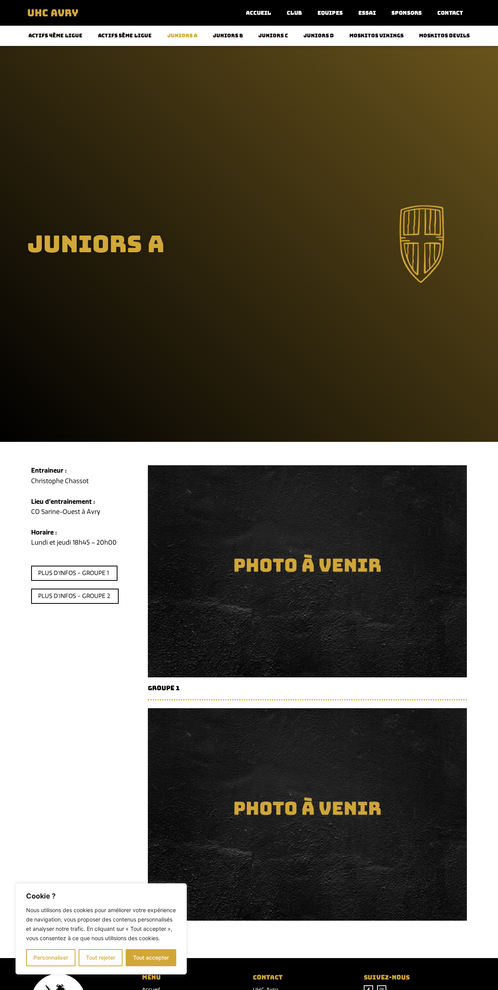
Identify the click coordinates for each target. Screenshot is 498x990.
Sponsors (406, 13)
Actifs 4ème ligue (55, 36)
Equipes (330, 13)
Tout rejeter (100, 957)
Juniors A (182, 36)
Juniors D (318, 36)
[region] (101, 928)
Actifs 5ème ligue (125, 36)
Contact (450, 13)
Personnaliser (50, 957)
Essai (367, 13)
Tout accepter (151, 957)
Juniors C (273, 36)
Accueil (258, 13)
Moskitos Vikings (376, 36)
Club (294, 13)
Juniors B (228, 36)
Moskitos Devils (444, 36)
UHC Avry (53, 12)
